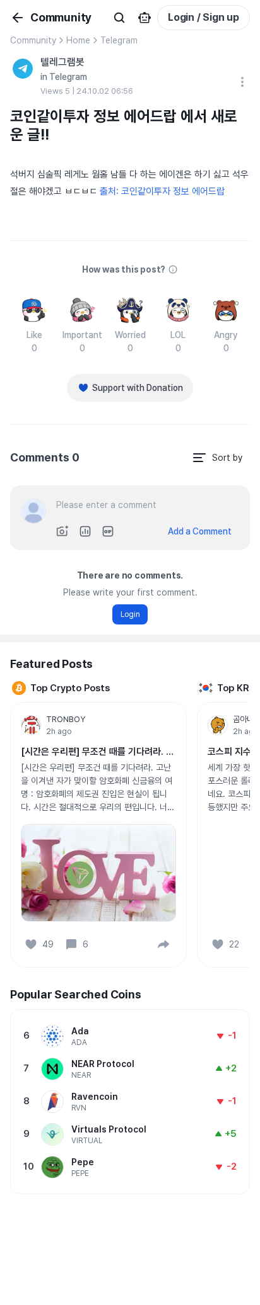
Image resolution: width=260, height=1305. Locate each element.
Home (78, 40)
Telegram (119, 40)
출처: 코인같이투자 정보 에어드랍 (162, 191)
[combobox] (217, 457)
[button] (163, 944)
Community (33, 40)
